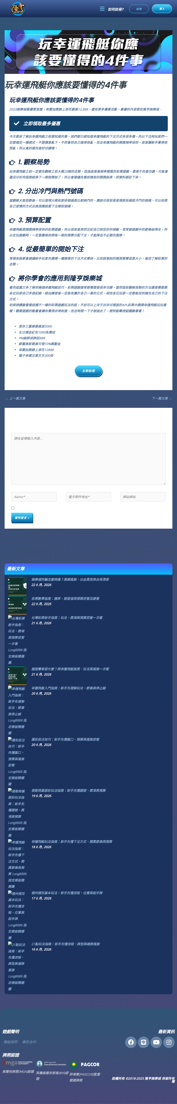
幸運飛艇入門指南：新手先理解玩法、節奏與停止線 (68, 688)
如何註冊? (116, 9)
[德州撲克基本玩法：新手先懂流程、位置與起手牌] (17, 915)
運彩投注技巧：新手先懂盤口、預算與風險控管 (65, 739)
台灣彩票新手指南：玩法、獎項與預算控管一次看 (66, 617)
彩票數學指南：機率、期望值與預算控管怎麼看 (65, 598)
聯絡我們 (10, 1042)
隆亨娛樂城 (104, 305)
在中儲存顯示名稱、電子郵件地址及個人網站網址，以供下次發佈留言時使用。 (79, 508)
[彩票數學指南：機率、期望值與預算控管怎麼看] (17, 605)
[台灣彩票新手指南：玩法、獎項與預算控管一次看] (17, 640)
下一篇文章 (162, 398)
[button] (102, 8)
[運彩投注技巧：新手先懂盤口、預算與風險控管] (17, 761)
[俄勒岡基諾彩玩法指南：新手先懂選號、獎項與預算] (17, 813)
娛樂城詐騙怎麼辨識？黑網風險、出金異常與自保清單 (70, 579)
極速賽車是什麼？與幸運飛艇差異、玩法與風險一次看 (70, 669)
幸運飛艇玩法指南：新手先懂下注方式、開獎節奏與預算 (71, 841)
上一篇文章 (15, 398)
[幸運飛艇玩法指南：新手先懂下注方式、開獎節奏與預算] (17, 864)
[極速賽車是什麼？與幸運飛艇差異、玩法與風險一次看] (17, 675)
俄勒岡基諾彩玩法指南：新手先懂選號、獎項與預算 (68, 790)
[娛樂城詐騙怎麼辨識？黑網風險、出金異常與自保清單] (17, 585)
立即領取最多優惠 (41, 123)
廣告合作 (29, 1042)
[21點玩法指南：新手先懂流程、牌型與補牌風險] (17, 966)
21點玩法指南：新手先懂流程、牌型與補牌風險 (65, 944)
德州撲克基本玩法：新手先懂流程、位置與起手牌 (66, 893)
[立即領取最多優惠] (16, 123)
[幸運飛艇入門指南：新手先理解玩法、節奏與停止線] (17, 710)
